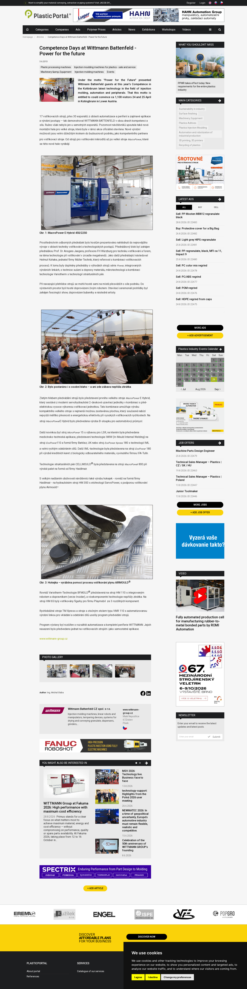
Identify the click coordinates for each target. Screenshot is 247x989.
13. (201, 369)
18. (187, 374)
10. (179, 369)
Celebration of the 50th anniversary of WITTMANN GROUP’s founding (135, 845)
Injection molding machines (89, 72)
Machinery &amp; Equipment (56, 72)
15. (214, 369)
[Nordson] (200, 544)
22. (214, 374)
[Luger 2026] (148, 15)
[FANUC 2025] (95, 747)
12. (194, 369)
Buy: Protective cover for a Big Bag (197, 228)
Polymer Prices (96, 29)
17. (179, 374)
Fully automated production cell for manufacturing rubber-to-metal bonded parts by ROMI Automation (200, 623)
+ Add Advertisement (200, 335)
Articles (116, 29)
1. (214, 360)
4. (187, 365)
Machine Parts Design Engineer (195, 450)
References (33, 976)
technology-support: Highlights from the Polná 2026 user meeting (134, 795)
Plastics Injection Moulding (193, 127)
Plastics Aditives (187, 123)
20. (201, 374)
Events (110, 72)
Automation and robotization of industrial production (196, 134)
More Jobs (200, 504)
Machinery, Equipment (190, 118)
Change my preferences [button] (177, 977)
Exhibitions (148, 29)
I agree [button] (138, 977)
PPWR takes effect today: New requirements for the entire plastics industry (196, 86)
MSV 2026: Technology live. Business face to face (132, 776)
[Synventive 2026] (95, 872)
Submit (216, 736)
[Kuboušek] (200, 173)
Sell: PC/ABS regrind (188, 276)
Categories (42, 29)
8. (214, 365)
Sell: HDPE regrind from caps (194, 299)
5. (194, 365)
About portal (33, 971)
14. (207, 369)
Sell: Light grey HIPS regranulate (196, 239)
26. (194, 379)
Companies (62, 29)
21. (207, 374)
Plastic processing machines (56, 67)
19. (194, 374)
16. (220, 369)
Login (202, 3)
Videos (186, 29)
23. (220, 374)
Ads (78, 29)
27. (201, 379)
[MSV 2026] (200, 674)
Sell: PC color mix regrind (191, 265)
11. (187, 369)
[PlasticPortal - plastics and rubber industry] (48, 15)
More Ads (200, 327)
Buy (200, 207)
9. (221, 365)
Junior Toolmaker (187, 491)
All (184, 207)
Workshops (168, 29)
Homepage (28, 37)
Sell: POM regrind (186, 288)
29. (214, 379)
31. (179, 384)
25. (187, 379)
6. (201, 365)
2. (221, 360)
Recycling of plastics (189, 145)
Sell (216, 207)
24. (179, 379)
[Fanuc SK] (200, 416)
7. (208, 365)
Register (191, 3)
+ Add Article (95, 888)
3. (180, 365)
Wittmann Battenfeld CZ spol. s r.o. (89, 708)
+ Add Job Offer (200, 512)
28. (207, 379)
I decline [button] (153, 977)
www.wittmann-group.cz (53, 638)
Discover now (146, 936)
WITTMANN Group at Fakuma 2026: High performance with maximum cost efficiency (66, 807)
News (131, 29)
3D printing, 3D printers (191, 140)
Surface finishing (188, 113)
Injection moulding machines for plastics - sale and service (105, 67)
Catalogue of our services (90, 971)
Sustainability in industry (192, 109)
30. (220, 379)
